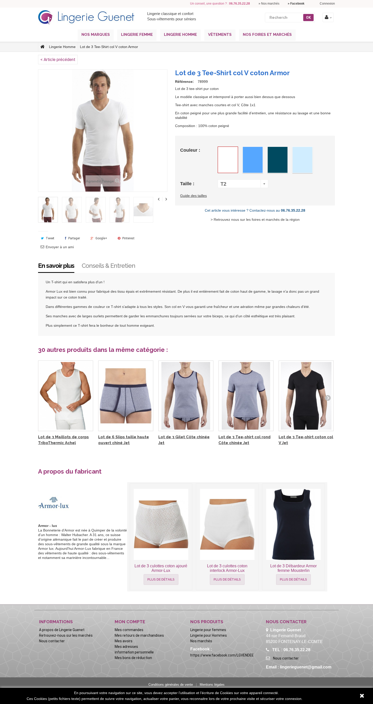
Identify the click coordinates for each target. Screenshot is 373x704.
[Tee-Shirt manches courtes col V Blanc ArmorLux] (48, 210)
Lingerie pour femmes (208, 630)
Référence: (184, 82)
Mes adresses (126, 647)
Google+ (101, 238)
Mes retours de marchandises (139, 635)
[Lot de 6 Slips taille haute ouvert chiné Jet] (125, 396)
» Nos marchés (269, 3)
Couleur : (190, 150)
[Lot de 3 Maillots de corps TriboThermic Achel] (65, 396)
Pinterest (128, 238)
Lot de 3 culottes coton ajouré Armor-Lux (160, 568)
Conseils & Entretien (108, 265)
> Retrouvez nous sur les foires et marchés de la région (255, 219)
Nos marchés (201, 641)
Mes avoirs (123, 641)
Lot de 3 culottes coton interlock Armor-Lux (227, 568)
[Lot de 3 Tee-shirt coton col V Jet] (306, 396)
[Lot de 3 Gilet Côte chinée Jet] (185, 396)
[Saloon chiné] (277, 160)
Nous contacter (52, 641)
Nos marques (95, 34)
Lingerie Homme (62, 47)
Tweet (49, 238)
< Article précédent (57, 59)
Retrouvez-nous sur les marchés (66, 635)
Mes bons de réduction (133, 658)
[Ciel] (253, 160)
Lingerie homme (180, 34)
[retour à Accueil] (42, 47)
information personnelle (134, 652)
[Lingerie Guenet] (86, 17)
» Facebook (296, 3)
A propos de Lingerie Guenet (61, 630)
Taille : (188, 183)
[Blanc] (228, 160)
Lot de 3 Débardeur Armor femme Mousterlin (293, 568)
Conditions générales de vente (170, 684)
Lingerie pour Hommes (208, 635)
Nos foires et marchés (267, 34)
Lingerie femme (137, 34)
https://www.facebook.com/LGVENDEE (222, 655)
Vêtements (220, 34)
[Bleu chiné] (302, 160)
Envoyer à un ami (60, 247)
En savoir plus (56, 265)
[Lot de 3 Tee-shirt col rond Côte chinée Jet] (246, 396)
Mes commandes (129, 630)
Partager (73, 238)
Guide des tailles (193, 196)
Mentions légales (212, 684)
